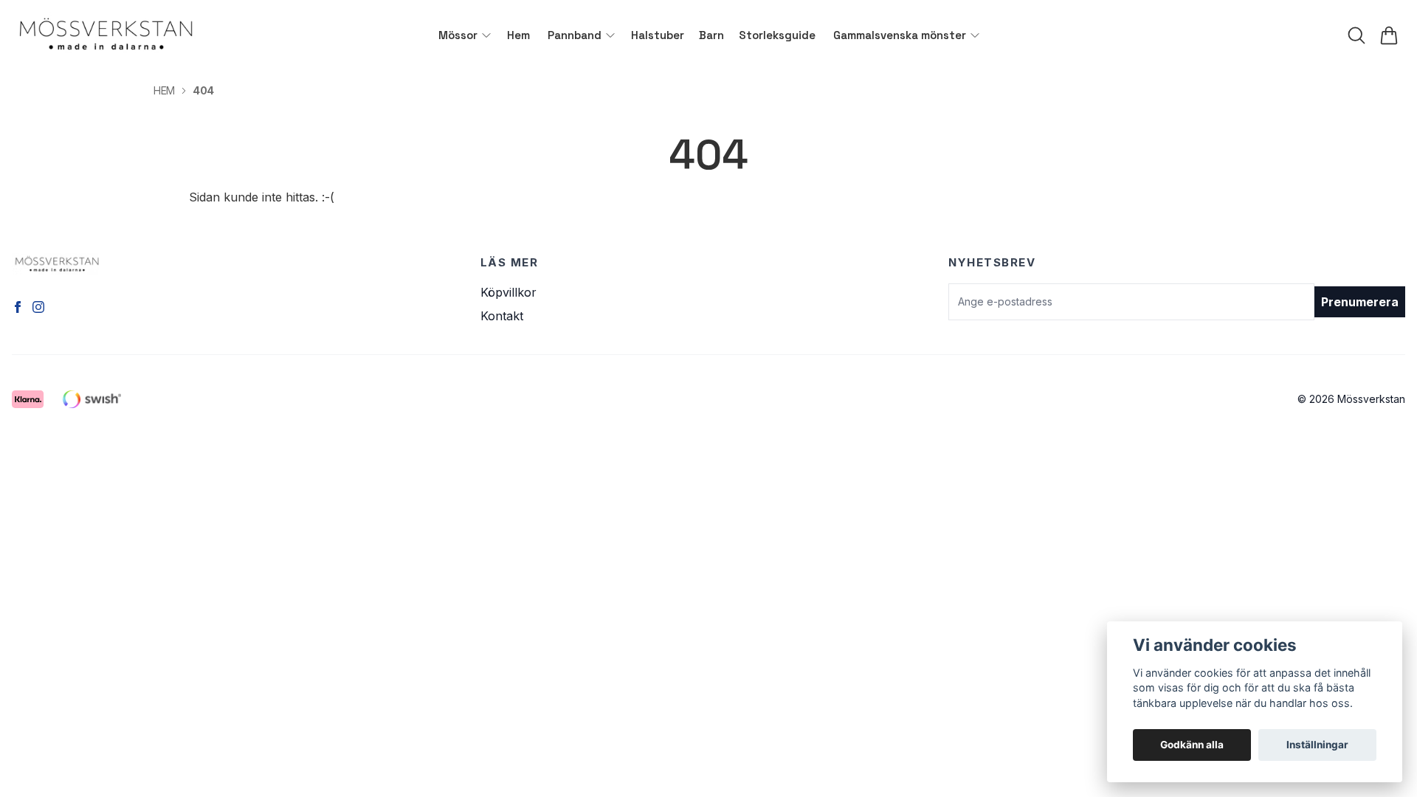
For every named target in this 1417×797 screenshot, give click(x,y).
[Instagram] (38, 307)
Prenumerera (1360, 301)
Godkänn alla (1192, 745)
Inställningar (1317, 745)
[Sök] (1356, 35)
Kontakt (501, 315)
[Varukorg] (1389, 35)
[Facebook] (18, 307)
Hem (164, 90)
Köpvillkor (508, 292)
